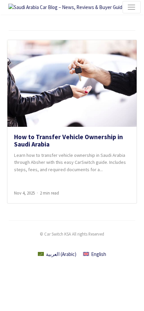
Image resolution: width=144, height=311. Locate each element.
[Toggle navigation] (132, 7)
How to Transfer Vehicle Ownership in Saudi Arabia (68, 140)
